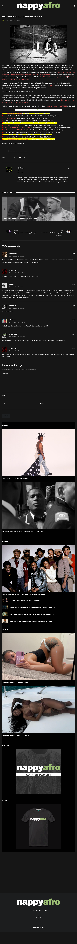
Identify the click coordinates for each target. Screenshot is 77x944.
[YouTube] (39, 910)
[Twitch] (45, 910)
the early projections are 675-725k (56, 106)
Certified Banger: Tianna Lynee (15, 682)
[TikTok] (42, 910)
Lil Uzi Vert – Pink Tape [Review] (15, 478)
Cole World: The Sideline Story (20, 130)
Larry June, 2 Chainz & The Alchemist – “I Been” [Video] (32, 607)
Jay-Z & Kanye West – (12, 127)
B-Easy (6, 20)
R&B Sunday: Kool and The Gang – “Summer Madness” (24, 594)
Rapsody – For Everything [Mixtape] (25, 232)
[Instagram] (34, 910)
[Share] (9, 157)
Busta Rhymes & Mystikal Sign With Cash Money (52, 233)
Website (42, 403)
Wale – (7, 118)
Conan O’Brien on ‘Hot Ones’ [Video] (25, 600)
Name (4, 395)
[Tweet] (14, 157)
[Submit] (20, 157)
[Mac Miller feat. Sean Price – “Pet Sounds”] (38, 209)
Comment (5, 373)
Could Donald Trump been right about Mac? (53, 77)
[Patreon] (36, 910)
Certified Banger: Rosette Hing (15, 735)
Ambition (12, 118)
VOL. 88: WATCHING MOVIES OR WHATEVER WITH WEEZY (31, 621)
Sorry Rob (51, 85)
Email (3, 403)
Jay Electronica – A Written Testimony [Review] (22, 531)
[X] (31, 910)
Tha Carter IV (17, 125)
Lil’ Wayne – (9, 125)
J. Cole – (7, 130)
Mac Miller (24, 151)
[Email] (25, 157)
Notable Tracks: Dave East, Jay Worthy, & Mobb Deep (32, 614)
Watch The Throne (25, 127)
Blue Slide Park (14, 151)
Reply (73, 253)
